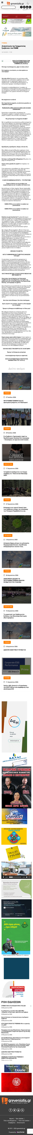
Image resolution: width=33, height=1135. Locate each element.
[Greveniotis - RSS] (30, 7)
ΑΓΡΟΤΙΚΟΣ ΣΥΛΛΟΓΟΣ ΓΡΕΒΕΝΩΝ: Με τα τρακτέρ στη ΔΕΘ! (15, 1024)
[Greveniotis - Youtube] (27, 7)
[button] (16, 870)
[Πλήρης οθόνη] (29, 877)
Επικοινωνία (21, 1122)
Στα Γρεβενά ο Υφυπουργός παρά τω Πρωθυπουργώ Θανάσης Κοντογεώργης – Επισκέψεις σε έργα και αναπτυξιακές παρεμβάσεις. (16, 438)
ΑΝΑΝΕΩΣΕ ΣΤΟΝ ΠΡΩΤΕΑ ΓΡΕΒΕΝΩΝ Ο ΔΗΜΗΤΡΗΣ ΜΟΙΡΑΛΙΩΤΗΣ (12, 1057)
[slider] (15, 877)
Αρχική (11, 1118)
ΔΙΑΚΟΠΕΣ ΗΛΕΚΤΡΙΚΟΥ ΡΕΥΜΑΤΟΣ (11, 1052)
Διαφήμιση (11, 1122)
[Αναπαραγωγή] (3, 877)
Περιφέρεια (8, 535)
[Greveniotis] (15, 3)
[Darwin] (20, 1132)
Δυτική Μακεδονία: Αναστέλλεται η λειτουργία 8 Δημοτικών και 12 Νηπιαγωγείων (15, 1038)
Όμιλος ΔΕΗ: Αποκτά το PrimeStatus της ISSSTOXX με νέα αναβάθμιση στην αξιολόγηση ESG (16, 687)
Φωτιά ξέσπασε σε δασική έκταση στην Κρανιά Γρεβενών (14, 1018)
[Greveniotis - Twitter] (24, 7)
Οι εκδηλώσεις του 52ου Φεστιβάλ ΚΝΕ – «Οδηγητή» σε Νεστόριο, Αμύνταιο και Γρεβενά (14, 1011)
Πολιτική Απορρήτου (10, 1120)
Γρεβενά (7, 393)
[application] (16, 870)
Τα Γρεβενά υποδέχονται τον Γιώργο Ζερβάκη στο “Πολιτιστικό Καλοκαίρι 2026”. (15, 473)
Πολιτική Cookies (24, 1120)
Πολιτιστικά (8, 464)
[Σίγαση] (27, 877)
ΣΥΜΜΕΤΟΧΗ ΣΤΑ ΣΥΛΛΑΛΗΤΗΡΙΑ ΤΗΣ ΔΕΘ (13, 1005)
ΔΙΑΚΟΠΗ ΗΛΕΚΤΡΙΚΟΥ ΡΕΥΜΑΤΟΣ (15, 650)
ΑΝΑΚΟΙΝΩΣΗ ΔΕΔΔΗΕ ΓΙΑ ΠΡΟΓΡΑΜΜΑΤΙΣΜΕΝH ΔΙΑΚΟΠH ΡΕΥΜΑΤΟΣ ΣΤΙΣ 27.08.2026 (14, 580)
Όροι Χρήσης (20, 1118)
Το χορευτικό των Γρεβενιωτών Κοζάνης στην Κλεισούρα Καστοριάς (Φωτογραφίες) (15, 616)
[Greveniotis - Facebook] (21, 7)
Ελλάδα (7, 678)
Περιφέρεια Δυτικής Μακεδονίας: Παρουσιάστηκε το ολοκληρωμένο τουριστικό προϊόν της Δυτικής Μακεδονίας (15, 1031)
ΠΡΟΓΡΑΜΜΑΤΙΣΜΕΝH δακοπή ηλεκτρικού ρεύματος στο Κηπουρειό (16, 401)
